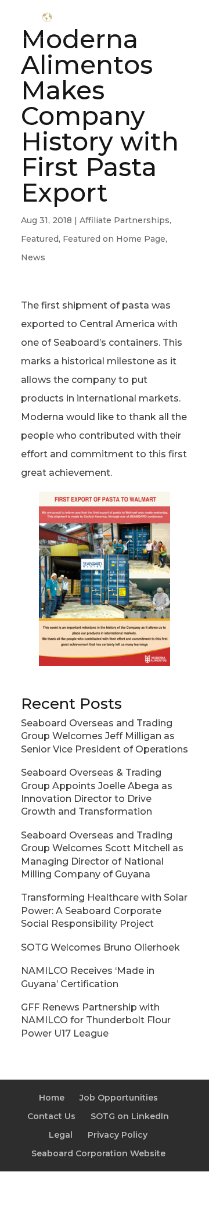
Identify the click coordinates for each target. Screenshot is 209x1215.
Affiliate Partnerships (125, 220)
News (33, 257)
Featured (40, 239)
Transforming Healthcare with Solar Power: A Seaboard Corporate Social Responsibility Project (104, 910)
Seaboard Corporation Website (98, 1153)
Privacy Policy (117, 1135)
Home (51, 1097)
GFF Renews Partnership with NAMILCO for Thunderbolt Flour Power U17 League (96, 1020)
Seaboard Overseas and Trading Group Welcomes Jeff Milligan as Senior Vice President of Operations (104, 736)
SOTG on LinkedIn (130, 1116)
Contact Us (51, 1116)
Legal (61, 1135)
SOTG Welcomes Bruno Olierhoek (100, 947)
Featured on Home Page (114, 239)
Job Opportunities (119, 1097)
